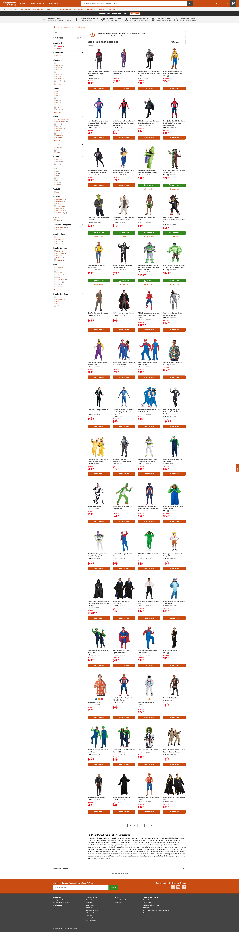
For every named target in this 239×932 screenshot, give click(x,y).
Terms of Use (147, 902)
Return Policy (90, 907)
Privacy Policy (147, 900)
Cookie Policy (147, 913)
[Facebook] (173, 887)
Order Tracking (90, 905)
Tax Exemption (90, 915)
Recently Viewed (60, 868)
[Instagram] (178, 887)
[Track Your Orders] (217, 3)
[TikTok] (184, 887)
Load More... (58, 84)
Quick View (149, 189)
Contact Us (89, 900)
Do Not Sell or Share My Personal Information (156, 910)
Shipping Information (92, 910)
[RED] (102, 699)
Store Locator (118, 902)
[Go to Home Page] (54, 27)
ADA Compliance (91, 918)
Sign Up (113, 887)
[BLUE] (96, 699)
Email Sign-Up (57, 905)
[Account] (227, 3)
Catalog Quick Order (59, 900)
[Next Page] (151, 825)
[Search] (190, 3)
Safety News (146, 907)
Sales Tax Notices (91, 913)
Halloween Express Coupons (61, 902)
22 (146, 825)
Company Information (120, 900)
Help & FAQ (89, 902)
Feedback (237, 467)
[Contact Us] (221, 3)
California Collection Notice (151, 905)
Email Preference (91, 920)
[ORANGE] (99, 699)
